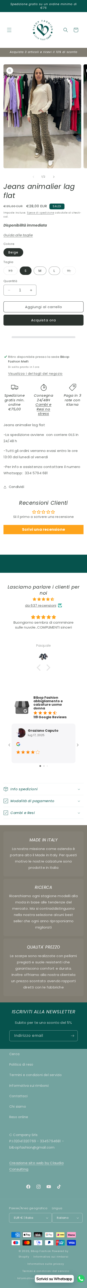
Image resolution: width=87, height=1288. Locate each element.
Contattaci (18, 1096)
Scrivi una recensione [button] (43, 529)
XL (71, 271)
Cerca (14, 1054)
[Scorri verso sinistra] (33, 177)
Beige (13, 252)
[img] (43, 599)
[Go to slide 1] (40, 766)
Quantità (10, 281)
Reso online (18, 1117)
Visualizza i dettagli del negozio (35, 373)
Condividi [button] (16, 486)
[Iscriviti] (72, 1035)
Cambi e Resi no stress (43, 409)
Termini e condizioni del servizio (35, 1075)
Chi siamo (17, 1106)
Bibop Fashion (41, 1251)
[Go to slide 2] (44, 766)
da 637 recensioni (40, 605)
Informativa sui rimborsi (29, 1085)
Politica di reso (21, 1064)
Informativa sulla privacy (45, 1264)
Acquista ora (43, 320)
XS (13, 271)
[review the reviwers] (18, 745)
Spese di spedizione (40, 212)
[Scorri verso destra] (54, 177)
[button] (9, 30)
